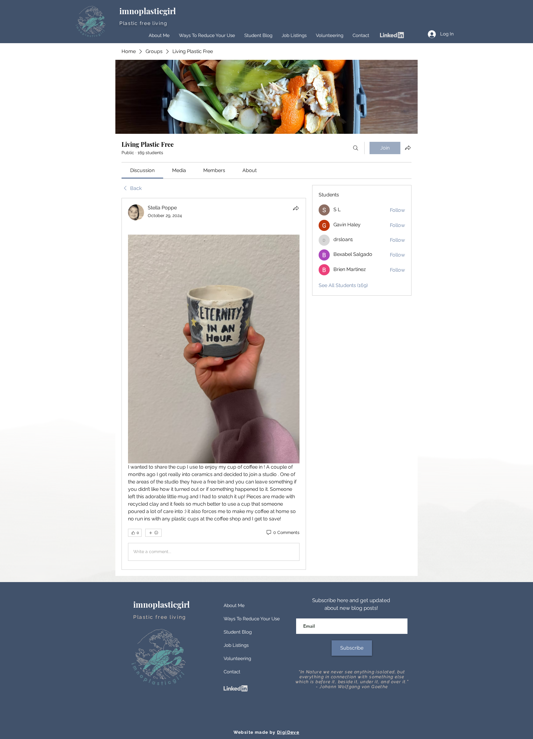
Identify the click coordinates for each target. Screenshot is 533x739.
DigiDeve (288, 732)
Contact (232, 672)
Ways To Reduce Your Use (252, 619)
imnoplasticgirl (148, 11)
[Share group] (407, 147)
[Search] (355, 148)
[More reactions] (153, 533)
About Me (234, 605)
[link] (142, 170)
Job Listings (236, 645)
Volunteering (237, 658)
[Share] (296, 208)
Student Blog (238, 632)
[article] (214, 383)
